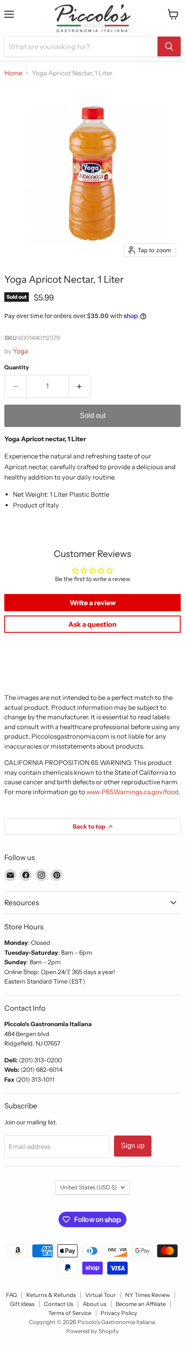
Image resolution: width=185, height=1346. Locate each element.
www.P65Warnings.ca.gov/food (132, 792)
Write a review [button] (93, 602)
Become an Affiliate (141, 1303)
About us (94, 1303)
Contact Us (58, 1303)
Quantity (16, 367)
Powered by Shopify (92, 1330)
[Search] (169, 46)
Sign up (133, 1145)
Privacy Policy (119, 1312)
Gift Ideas (22, 1303)
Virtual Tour (100, 1294)
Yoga (20, 351)
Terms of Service (69, 1312)
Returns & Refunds (51, 1294)
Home (13, 73)
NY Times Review (147, 1294)
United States (88, 1187)
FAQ (11, 1294)
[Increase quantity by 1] (79, 386)
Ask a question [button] (92, 624)
